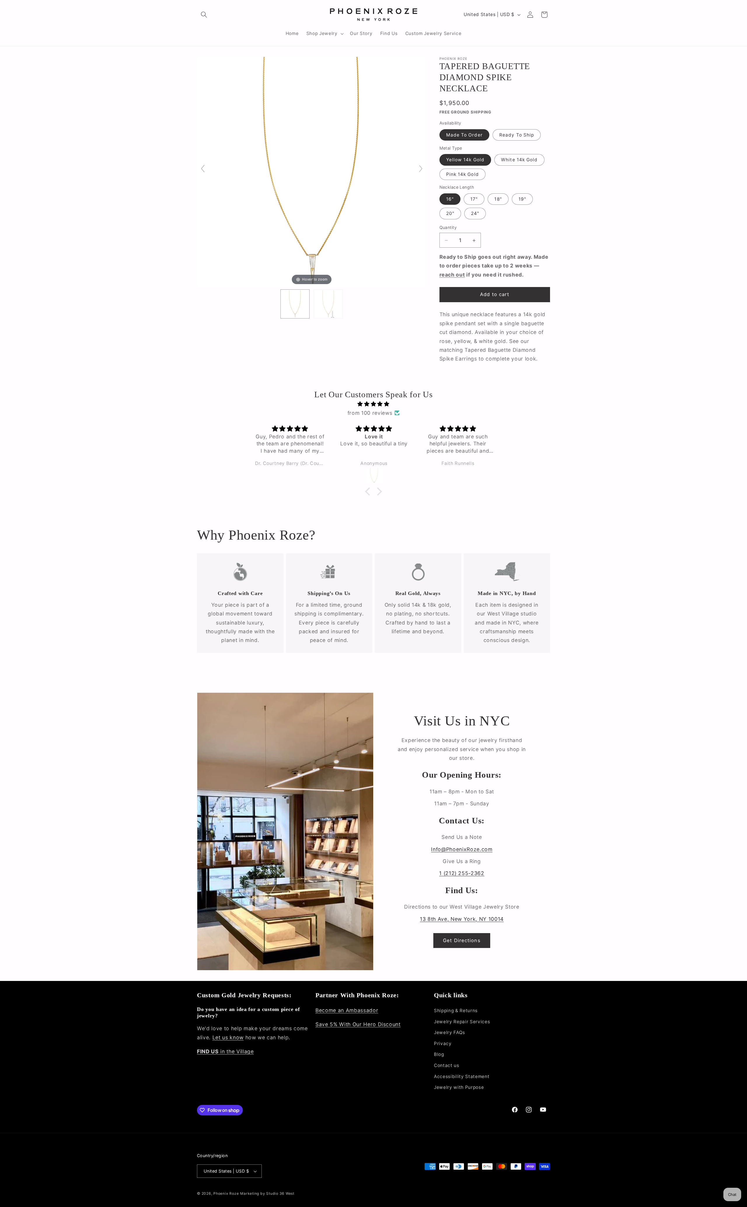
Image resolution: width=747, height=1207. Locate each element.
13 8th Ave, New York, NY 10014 (462, 919)
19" (522, 199)
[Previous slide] (203, 168)
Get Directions (461, 940)
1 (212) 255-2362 (461, 873)
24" (475, 213)
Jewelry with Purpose (459, 1087)
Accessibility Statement (461, 1076)
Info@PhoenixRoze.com (461, 849)
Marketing (249, 1193)
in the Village (225, 1051)
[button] (204, 15)
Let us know (228, 1037)
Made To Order (464, 135)
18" (498, 199)
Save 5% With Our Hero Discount (358, 1024)
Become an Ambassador (346, 1010)
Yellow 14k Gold (465, 160)
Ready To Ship (516, 135)
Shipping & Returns (456, 1010)
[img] (373, 404)
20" (450, 213)
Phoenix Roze (226, 1193)
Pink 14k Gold (462, 174)
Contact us (446, 1065)
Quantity (448, 227)
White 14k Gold (519, 160)
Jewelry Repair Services (462, 1021)
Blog (439, 1054)
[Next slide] (421, 168)
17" (474, 199)
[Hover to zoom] (312, 171)
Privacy (443, 1043)
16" (450, 199)
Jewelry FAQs (449, 1032)
